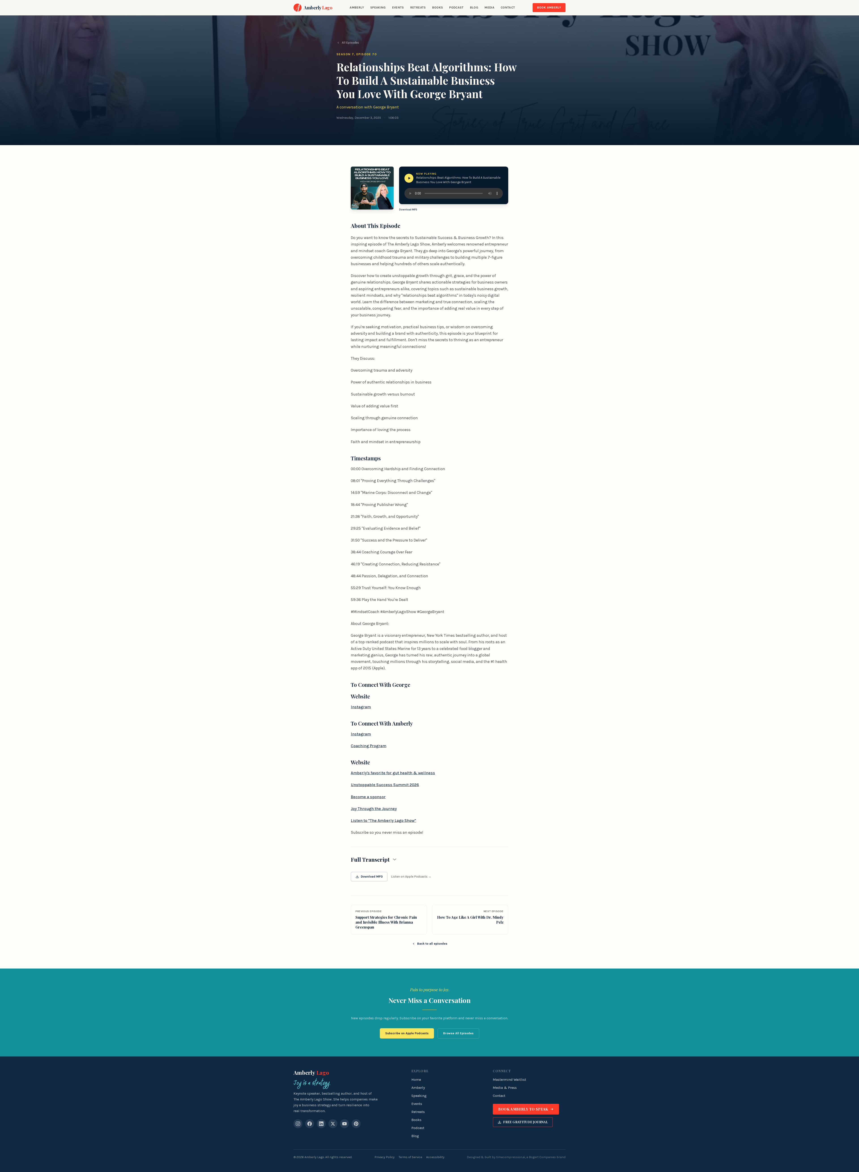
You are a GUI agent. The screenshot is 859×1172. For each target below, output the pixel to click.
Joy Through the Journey (374, 808)
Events (398, 7)
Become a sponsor (368, 796)
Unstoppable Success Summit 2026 (385, 784)
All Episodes (350, 42)
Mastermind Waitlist (509, 1079)
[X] (332, 1123)
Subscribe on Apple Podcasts (407, 1033)
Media (489, 7)
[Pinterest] (356, 1123)
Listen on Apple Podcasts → (411, 876)
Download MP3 (408, 209)
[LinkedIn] (321, 1123)
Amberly (357, 7)
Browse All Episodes (458, 1033)
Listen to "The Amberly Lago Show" (383, 820)
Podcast (456, 7)
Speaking (378, 7)
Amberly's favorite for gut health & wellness (393, 772)
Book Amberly (549, 7)
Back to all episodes (432, 944)
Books (437, 7)
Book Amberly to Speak (523, 1109)
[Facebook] (309, 1123)
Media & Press (505, 1087)
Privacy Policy (384, 1157)
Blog (474, 7)
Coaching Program (368, 745)
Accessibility (435, 1157)
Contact (508, 7)
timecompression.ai (510, 1157)
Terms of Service (410, 1157)
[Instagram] (297, 1123)
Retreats (418, 7)
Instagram (361, 706)
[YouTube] (344, 1123)
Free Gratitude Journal (525, 1122)
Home (416, 1079)
